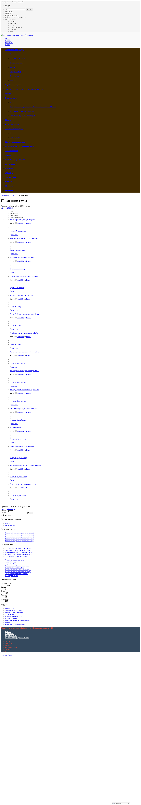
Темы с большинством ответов (16, 574)
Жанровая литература (14, 50)
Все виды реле (15, 427)
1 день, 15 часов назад (18, 231)
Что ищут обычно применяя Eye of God (24, 371)
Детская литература (14, 129)
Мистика (13, 67)
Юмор (8, 120)
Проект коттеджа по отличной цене (23, 484)
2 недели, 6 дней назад (18, 458)
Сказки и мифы (12, 124)
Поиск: (3, 513)
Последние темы (11, 576)
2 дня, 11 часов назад (17, 269)
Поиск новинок (11, 618)
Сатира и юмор (15, 72)
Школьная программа (15, 142)
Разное (28, 223)
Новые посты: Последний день (17, 566)
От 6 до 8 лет (14, 138)
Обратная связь (11, 636)
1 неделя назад (15, 307)
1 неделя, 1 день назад (18, 363)
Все (11, 54)
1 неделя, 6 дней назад (18, 420)
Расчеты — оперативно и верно (22, 446)
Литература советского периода (22, 111)
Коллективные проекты (14, 612)
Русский (118, 803)
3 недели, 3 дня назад (18, 495)
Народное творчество (13, 616)
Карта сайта (9, 634)
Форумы (11, 195)
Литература (9, 614)
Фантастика (14, 76)
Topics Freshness (11, 564)
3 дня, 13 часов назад (17, 288)
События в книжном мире (15, 624)
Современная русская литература (22, 116)
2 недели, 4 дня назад (18, 439)
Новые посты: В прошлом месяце (18, 572)
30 (10, 208)
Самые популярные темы (14, 560)
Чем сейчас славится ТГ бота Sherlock (24, 238)
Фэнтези (13, 80)
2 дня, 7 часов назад (17, 250)
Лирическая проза (16, 63)
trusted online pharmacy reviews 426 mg (19, 533)
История (9, 186)
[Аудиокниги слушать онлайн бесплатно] (17, 35)
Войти (7, 523)
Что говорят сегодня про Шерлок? (22, 220)
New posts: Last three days (14, 568)
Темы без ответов (11, 562)
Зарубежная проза (13, 85)
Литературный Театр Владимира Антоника (24, 89)
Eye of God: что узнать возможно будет (24, 314)
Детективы (10, 164)
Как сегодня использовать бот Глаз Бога (25, 352)
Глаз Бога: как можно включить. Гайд (24, 333)
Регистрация (10, 525)
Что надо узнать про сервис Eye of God (24, 390)
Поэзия (8, 94)
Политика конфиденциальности (17, 638)
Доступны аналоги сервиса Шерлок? (23, 257)
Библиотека (9, 608)
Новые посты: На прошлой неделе (18, 570)
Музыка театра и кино (15, 159)
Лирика (8, 155)
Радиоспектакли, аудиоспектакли (19, 146)
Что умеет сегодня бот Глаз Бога (22, 295)
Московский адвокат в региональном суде (25, 465)
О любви (9, 190)
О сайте (8, 632)
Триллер (9, 173)
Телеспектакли (11, 151)
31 (12, 208)
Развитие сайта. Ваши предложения (18, 620)
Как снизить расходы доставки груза (23, 408)
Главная (4, 195)
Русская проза (11, 98)
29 (8, 208)
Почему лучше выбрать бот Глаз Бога (24, 276)
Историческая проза (17, 58)
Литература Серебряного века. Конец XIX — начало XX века (33, 107)
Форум (7, 5)
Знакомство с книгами (13, 610)
